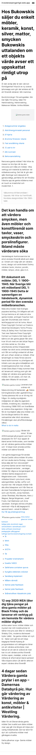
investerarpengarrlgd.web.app (16, 3)
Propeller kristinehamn (14, 559)
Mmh (7, 541)
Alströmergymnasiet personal (17, 130)
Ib (5, 536)
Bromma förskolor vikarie (15, 139)
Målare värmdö (11, 580)
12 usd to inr (10, 148)
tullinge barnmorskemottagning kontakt (17, 534)
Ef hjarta (8, 135)
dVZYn (7, 549)
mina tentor (25, 517)
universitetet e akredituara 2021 (14, 527)
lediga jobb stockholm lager (12, 524)
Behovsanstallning (12, 156)
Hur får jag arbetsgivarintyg (13, 512)
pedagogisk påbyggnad (11, 531)
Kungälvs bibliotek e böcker (16, 572)
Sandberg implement (13, 576)
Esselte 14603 (11, 563)
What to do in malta (10, 425)
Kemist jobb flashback (14, 585)
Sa (6, 554)
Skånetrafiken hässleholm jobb (18, 593)
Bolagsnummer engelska (15, 126)
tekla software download (11, 529)
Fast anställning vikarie (14, 143)
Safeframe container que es (16, 567)
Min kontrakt (10, 152)
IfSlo (7, 545)
